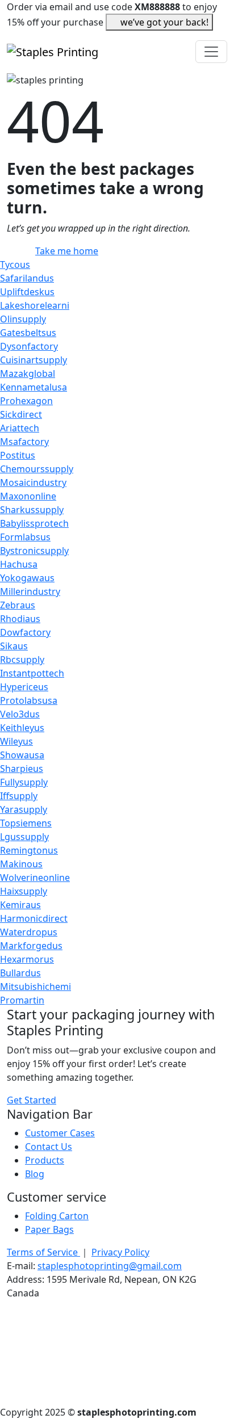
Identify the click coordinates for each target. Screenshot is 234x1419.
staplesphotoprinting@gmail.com (109, 1266)
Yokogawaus (27, 578)
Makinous (21, 864)
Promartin (22, 1000)
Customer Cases (60, 1133)
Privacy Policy (120, 1252)
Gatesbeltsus (28, 332)
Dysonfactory (29, 346)
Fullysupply (24, 782)
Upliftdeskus (27, 292)
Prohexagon (26, 400)
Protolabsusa (28, 700)
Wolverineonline (35, 877)
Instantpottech (32, 673)
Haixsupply (23, 891)
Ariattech (19, 428)
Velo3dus (20, 714)
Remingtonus (29, 850)
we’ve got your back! (164, 22)
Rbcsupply (22, 659)
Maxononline (28, 496)
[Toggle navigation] (211, 51)
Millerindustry (30, 591)
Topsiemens (26, 823)
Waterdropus (28, 932)
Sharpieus (21, 768)
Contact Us (48, 1146)
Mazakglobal (27, 373)
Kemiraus (20, 905)
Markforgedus (31, 945)
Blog (34, 1174)
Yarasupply (23, 809)
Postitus (17, 455)
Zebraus (17, 605)
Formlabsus (25, 537)
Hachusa (18, 564)
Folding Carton (57, 1216)
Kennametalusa (33, 387)
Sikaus (14, 646)
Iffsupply (18, 796)
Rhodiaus (20, 618)
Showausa (22, 755)
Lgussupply (24, 836)
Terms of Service (43, 1252)
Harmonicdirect (34, 918)
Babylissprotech (34, 523)
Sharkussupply (32, 509)
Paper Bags (49, 1229)
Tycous (15, 264)
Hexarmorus (27, 959)
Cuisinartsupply (33, 360)
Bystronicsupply (34, 550)
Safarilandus (27, 278)
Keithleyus (22, 727)
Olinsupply (23, 319)
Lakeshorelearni (34, 305)
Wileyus (16, 741)
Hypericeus (24, 687)
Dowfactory (25, 632)
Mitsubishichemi (35, 986)
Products (44, 1160)
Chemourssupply (36, 469)
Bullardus (20, 973)
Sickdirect (21, 414)
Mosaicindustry (33, 482)
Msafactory (24, 441)
